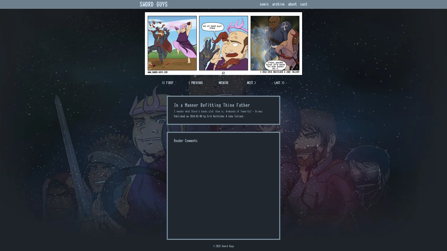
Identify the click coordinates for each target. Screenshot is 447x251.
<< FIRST (167, 82)
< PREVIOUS (196, 82)
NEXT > (251, 82)
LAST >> (279, 82)
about (292, 4)
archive (278, 4)
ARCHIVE (224, 82)
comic (264, 4)
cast (303, 4)
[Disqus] (223, 188)
